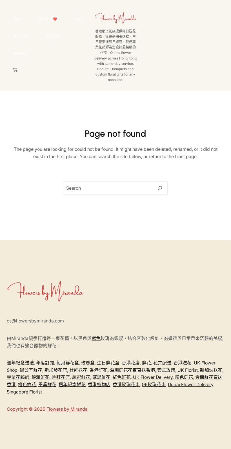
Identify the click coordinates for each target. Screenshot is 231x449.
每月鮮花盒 (67, 363)
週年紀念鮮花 (72, 384)
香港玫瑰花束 (126, 384)
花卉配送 (162, 363)
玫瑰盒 (88, 363)
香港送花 (183, 363)
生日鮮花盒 (108, 363)
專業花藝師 (18, 377)
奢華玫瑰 (166, 370)
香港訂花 (99, 370)
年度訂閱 (45, 363)
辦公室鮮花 (31, 370)
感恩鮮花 (101, 377)
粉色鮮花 (184, 377)
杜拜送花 (78, 370)
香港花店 (131, 363)
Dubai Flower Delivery (190, 384)
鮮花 (146, 363)
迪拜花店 (61, 377)
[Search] (160, 188)
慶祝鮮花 (81, 377)
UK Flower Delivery (153, 377)
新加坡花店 (56, 370)
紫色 (96, 338)
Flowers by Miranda (67, 409)
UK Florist (187, 370)
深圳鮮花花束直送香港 (132, 370)
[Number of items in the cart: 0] (15, 70)
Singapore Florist (24, 392)
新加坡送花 (211, 370)
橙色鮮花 (27, 384)
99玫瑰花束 (154, 384)
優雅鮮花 (41, 377)
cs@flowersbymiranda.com (35, 321)
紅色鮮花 (122, 377)
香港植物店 (99, 384)
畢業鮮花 (47, 384)
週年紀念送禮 (20, 363)
